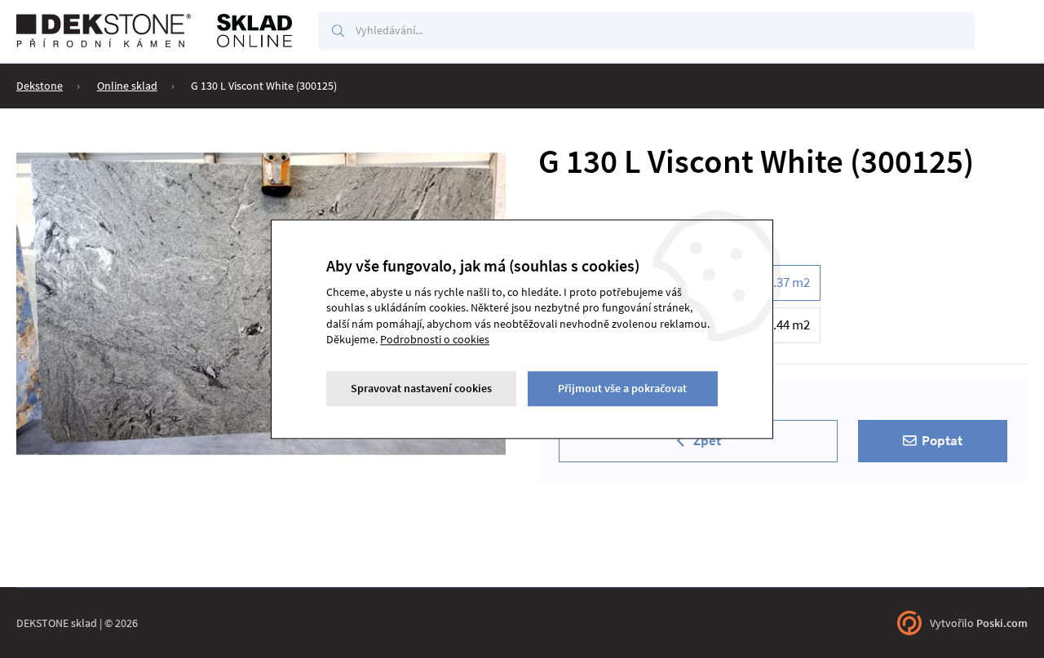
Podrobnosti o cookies (434, 340)
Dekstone (39, 85)
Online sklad (127, 85)
